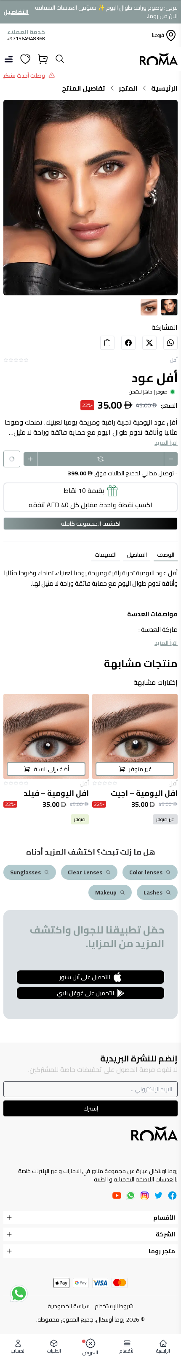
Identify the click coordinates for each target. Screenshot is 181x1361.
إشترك (90, 1108)
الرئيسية (164, 88)
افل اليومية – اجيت (144, 793)
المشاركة (165, 327)
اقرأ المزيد (166, 442)
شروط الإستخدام (114, 1306)
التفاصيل (16, 12)
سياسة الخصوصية (69, 1306)
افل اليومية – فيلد (56, 793)
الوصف (165, 554)
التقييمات (106, 554)
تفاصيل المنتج (83, 88)
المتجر (128, 88)
